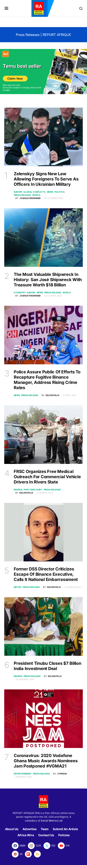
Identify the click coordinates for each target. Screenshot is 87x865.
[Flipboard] (28, 854)
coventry (20, 292)
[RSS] (37, 854)
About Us (11, 829)
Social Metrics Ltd (51, 820)
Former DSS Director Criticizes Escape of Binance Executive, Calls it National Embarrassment (45, 574)
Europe (18, 192)
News (50, 192)
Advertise (30, 829)
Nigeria (18, 489)
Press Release (22, 195)
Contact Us (46, 835)
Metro (18, 587)
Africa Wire (26, 835)
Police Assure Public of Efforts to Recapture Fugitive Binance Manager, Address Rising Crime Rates (47, 379)
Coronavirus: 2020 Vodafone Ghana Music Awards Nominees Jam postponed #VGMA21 (45, 761)
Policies (64, 835)
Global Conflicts (34, 192)
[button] (6, 8)
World (36, 195)
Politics (59, 192)
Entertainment (23, 773)
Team (45, 829)
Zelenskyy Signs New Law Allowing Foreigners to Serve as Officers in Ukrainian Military (46, 179)
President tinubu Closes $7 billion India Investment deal (47, 666)
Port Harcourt (33, 489)
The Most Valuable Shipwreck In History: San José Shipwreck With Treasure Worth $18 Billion (48, 279)
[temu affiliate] (43, 71)
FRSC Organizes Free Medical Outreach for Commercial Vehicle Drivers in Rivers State (47, 477)
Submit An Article (65, 829)
